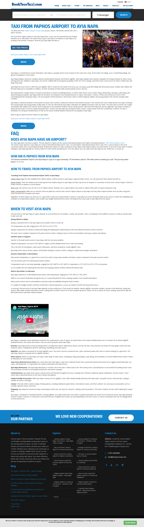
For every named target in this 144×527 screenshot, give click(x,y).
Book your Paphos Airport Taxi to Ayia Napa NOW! (28, 55)
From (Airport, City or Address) (30, 14)
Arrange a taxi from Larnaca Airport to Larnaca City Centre (87, 448)
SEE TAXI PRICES (20, 47)
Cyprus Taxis (15, 506)
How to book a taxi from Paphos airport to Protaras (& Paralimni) (87, 475)
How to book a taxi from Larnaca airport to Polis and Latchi (62, 462)
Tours (77, 6)
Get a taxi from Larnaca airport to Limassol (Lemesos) (63, 448)
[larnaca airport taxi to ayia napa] (23, 62)
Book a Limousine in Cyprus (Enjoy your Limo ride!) (28, 479)
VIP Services (88, 6)
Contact (115, 6)
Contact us (121, 417)
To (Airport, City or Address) (70, 14)
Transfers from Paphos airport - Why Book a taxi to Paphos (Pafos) (86, 490)
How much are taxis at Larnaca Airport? (24, 475)
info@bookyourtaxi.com (117, 457)
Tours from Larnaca (18, 500)
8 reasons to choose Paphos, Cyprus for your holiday (29, 496)
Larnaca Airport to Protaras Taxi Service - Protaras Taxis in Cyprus (87, 441)
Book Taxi (66, 6)
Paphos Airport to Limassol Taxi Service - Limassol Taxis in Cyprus (63, 484)
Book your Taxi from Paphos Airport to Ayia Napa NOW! (30, 119)
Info (98, 6)
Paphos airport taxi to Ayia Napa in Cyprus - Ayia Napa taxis (62, 475)
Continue (130, 522)
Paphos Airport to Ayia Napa (34, 31)
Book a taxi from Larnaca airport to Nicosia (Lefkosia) (86, 468)
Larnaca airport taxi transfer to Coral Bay (87, 461)
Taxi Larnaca (15, 504)
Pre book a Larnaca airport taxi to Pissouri (87, 455)
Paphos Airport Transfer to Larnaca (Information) (87, 483)
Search (123, 15)
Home (57, 6)
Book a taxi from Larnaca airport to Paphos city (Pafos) (63, 455)
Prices (105, 6)
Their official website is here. (115, 143)
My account (128, 6)
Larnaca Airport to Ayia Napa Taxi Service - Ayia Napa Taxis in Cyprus (63, 441)
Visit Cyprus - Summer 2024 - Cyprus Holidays (26, 471)
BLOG (56, 497)
